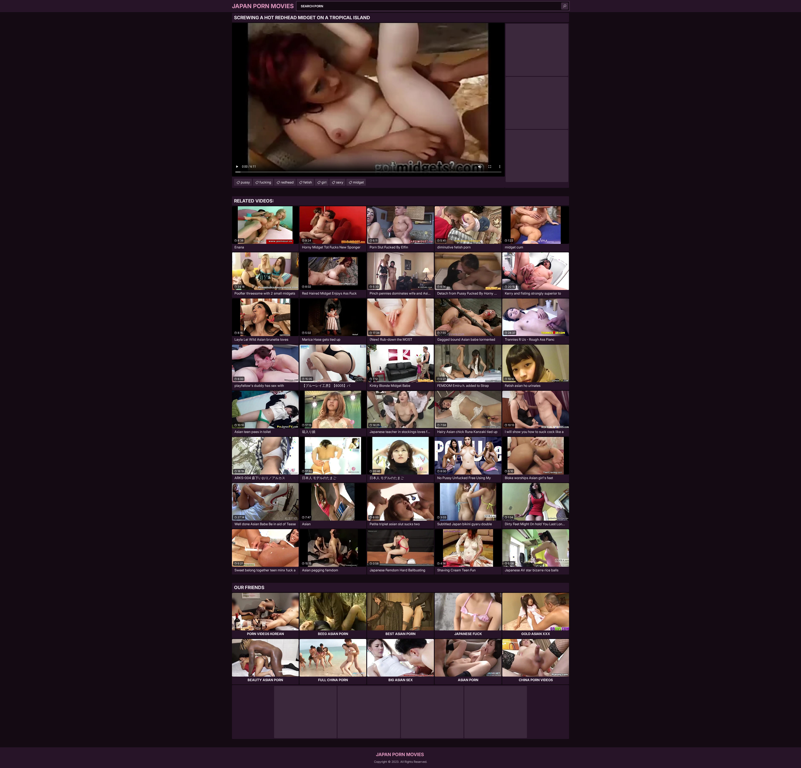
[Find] (564, 6)
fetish (307, 182)
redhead (287, 182)
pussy (245, 182)
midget (358, 182)
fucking (265, 182)
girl (323, 182)
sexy (339, 182)
